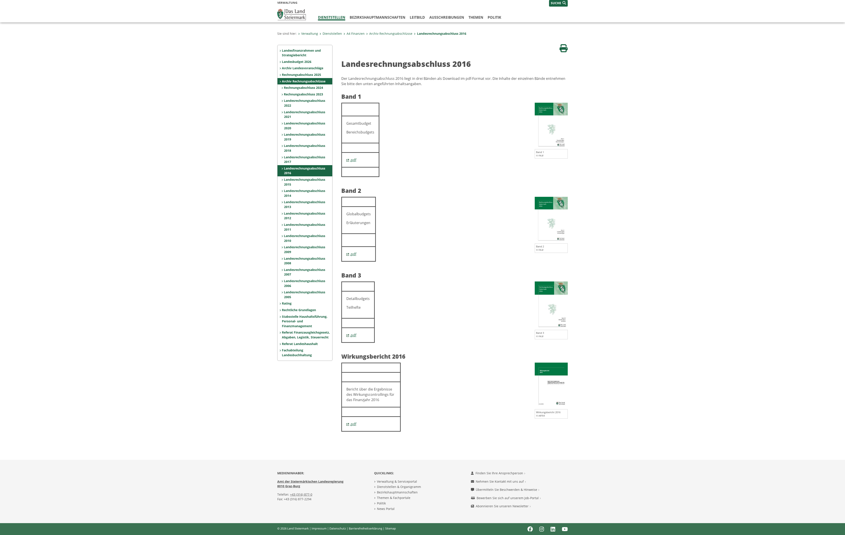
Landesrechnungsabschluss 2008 (304, 260)
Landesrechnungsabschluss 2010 (304, 238)
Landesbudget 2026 (296, 62)
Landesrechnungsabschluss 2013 (304, 204)
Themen (475, 17)
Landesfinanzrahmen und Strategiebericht (301, 52)
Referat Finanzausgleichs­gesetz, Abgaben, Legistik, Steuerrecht (306, 334)
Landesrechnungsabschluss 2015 (304, 181)
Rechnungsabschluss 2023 (303, 94)
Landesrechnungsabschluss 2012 (304, 215)
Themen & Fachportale (393, 498)
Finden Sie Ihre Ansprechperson (500, 473)
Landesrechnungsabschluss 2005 (304, 294)
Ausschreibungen (446, 17)
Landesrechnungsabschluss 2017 (304, 159)
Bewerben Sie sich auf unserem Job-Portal (508, 498)
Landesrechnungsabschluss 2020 (304, 125)
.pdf (353, 159)
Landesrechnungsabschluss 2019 (304, 136)
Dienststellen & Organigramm (399, 487)
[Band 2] (551, 219)
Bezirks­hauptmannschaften (377, 17)
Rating (287, 303)
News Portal (386, 509)
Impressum (319, 528)
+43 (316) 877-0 (301, 494)
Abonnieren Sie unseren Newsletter (502, 506)
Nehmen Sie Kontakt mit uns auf (500, 481)
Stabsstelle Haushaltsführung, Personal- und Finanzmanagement (304, 321)
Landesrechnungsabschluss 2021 (304, 114)
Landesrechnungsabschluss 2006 (304, 283)
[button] (558, 3)
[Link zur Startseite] (291, 14)
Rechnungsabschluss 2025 (301, 75)
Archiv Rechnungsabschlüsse (390, 33)
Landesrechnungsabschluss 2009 (304, 249)
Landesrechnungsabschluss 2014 (304, 193)
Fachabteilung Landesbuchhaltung (297, 352)
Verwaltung (309, 33)
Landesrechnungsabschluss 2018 (304, 148)
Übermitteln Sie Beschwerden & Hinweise (507, 490)
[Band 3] (551, 305)
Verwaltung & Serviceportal (397, 481)
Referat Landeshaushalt (300, 344)
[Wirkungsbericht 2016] (551, 385)
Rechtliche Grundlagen (299, 310)
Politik (494, 17)
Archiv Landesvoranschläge (302, 68)
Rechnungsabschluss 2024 (303, 88)
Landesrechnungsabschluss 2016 (441, 33)
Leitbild (417, 17)
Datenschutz (337, 528)
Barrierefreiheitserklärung (365, 528)
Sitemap (390, 528)
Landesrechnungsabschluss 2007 (304, 272)
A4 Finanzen (356, 33)
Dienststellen (331, 17)
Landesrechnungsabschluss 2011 (304, 227)
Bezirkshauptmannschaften (397, 492)
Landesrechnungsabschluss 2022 (304, 103)
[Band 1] (551, 125)
